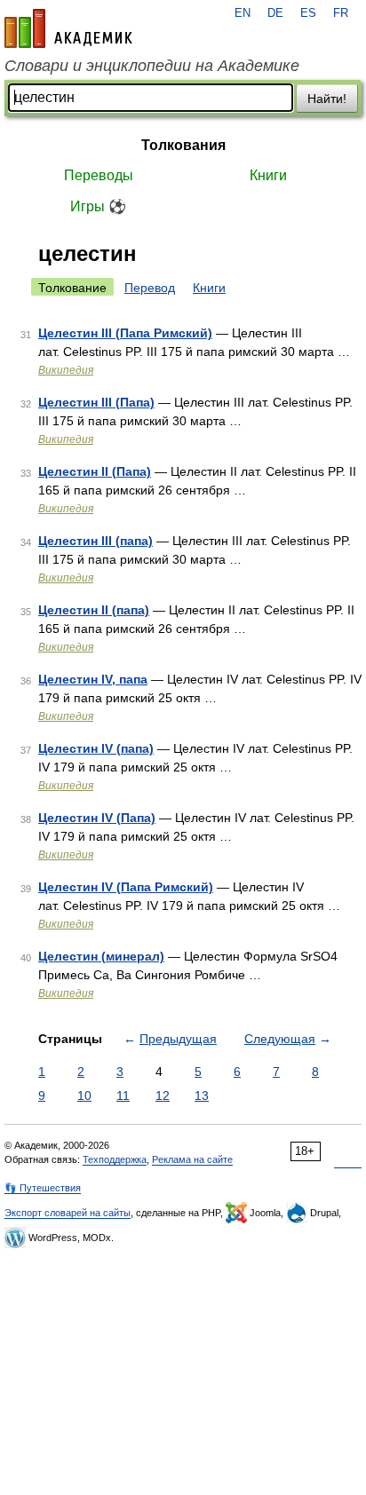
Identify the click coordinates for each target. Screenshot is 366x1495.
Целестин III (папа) (95, 541)
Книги (268, 175)
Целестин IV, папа (92, 679)
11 (123, 1095)
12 (162, 1095)
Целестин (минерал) (101, 956)
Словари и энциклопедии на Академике (151, 66)
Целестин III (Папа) (96, 402)
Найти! (326, 98)
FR (340, 13)
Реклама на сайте (192, 1159)
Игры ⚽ (98, 206)
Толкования (183, 145)
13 (202, 1095)
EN (243, 13)
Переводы (98, 175)
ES (308, 13)
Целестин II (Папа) (94, 471)
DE (275, 13)
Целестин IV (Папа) (96, 818)
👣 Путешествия (42, 1188)
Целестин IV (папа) (96, 748)
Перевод (149, 288)
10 (84, 1095)
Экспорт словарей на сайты (67, 1212)
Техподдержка (115, 1159)
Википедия (65, 370)
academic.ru (68, 28)
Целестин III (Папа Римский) (125, 333)
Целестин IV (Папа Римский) (125, 887)
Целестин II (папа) (93, 610)
